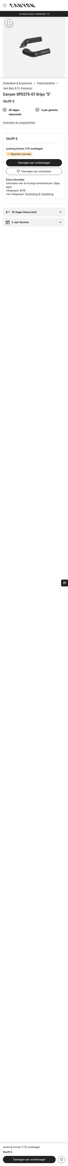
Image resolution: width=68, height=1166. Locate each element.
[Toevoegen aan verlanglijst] (61, 1159)
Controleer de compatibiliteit (19, 122)
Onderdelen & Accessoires (17, 83)
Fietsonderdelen (46, 83)
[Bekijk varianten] (3, 74)
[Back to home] (22, 5)
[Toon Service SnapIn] (64, 583)
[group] (34, 47)
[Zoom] (8, 23)
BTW (22, 190)
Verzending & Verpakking (39, 194)
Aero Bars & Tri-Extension (17, 88)
